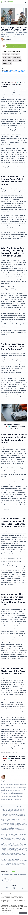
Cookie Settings (14, 912)
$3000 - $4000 (17, 60)
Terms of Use (22, 70)
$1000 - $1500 (7, 57)
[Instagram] (8, 880)
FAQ (19, 888)
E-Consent (10, 70)
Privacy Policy (16, 70)
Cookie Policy (18, 908)
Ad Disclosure (5, 71)
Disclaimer (21, 71)
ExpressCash (7, 764)
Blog (22, 888)
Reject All (5, 912)
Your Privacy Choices (6, 910)
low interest (7, 219)
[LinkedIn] (11, 880)
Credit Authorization (13, 71)
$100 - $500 (6, 54)
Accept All (23, 912)
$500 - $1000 (15, 54)
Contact (25, 888)
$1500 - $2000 (16, 57)
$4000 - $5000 (7, 63)
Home (2, 888)
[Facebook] (2, 880)
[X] (5, 880)
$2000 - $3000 (7, 60)
